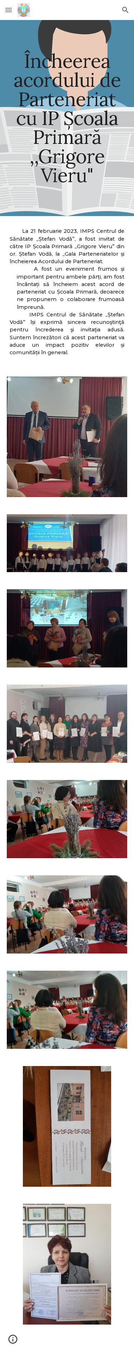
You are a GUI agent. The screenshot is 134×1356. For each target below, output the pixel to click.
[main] (67, 118)
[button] (8, 10)
